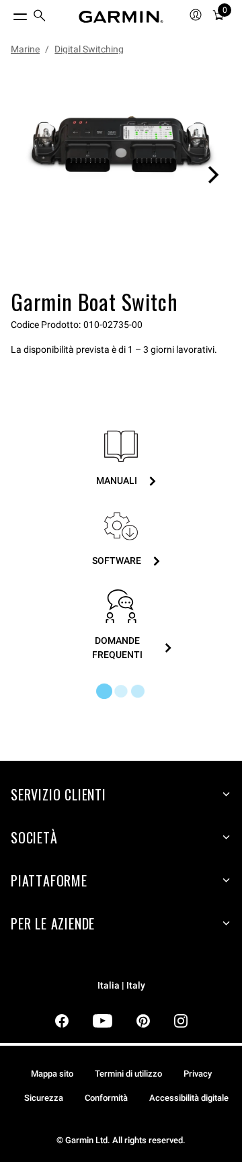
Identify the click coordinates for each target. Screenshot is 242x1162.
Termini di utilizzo (128, 1074)
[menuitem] (40, 17)
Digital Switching (89, 49)
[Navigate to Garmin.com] (121, 17)
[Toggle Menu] (8, 13)
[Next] (213, 175)
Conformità (106, 1098)
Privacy (198, 1074)
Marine (25, 49)
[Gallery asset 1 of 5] (121, 175)
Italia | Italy (121, 985)
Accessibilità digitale (189, 1098)
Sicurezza (43, 1098)
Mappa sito (52, 1074)
